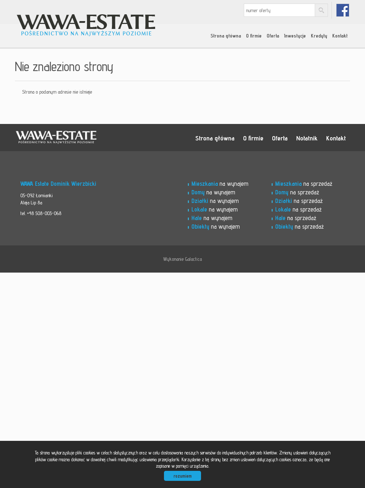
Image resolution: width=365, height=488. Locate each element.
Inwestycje (295, 36)
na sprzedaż (303, 183)
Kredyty (319, 36)
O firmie (254, 36)
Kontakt (340, 36)
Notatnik (307, 138)
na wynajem (219, 183)
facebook (342, 10)
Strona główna (226, 36)
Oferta (273, 36)
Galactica (193, 259)
